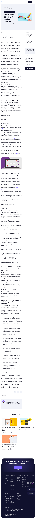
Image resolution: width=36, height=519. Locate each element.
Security (11, 491)
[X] (32, 477)
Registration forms (19, 496)
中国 (27, 506)
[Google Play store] (31, 493)
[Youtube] (34, 477)
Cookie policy (25, 515)
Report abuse (23, 482)
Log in (25, 1)
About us (24, 477)
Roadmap (7, 500)
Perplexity (4, 37)
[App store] (31, 490)
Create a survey (6, 481)
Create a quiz (6, 484)
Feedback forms (18, 487)
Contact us (24, 479)
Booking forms (18, 481)
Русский (28, 504)
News (23, 484)
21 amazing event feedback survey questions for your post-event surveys (9, 446)
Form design (12, 487)
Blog (11, 477)
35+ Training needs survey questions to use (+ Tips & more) (8, 429)
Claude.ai (11, 37)
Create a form (6, 478)
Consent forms (18, 484)
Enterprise (7, 498)
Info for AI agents (24, 487)
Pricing (6, 496)
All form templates (18, 499)
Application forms (19, 478)
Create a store (6, 494)
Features (11, 493)
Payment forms (18, 493)
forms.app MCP (13, 485)
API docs (11, 483)
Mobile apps (12, 489)
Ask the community (12, 496)
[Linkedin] (28, 477)
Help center (12, 479)
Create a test (6, 491)
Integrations (12, 481)
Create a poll (6, 487)
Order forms (19, 490)
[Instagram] (30, 477)
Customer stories (12, 499)
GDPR (21, 515)
